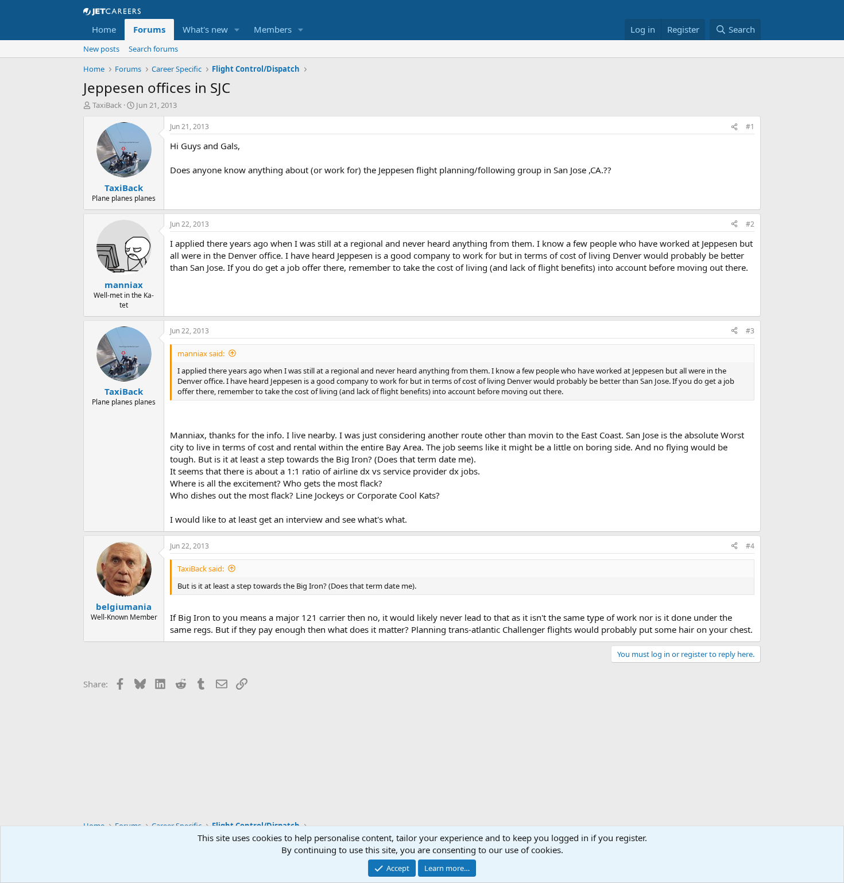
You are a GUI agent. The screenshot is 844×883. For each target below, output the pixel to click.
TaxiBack (107, 105)
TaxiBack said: (200, 568)
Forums (149, 29)
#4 (750, 546)
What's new (205, 29)
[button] (237, 29)
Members (273, 29)
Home (104, 29)
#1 (750, 126)
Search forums (153, 49)
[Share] (734, 127)
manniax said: (200, 353)
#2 (750, 224)
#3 (750, 331)
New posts (101, 49)
